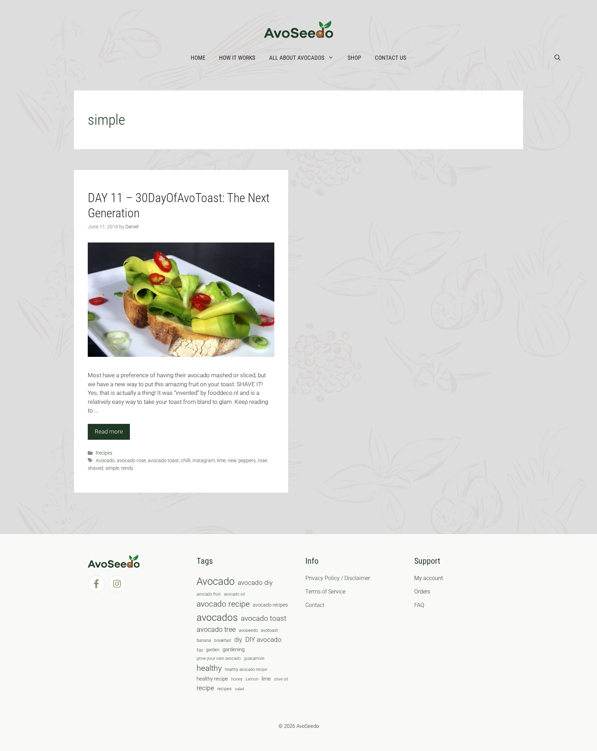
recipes (224, 688)
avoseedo (248, 630)
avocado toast (163, 461)
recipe (205, 688)
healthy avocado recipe (246, 669)
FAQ (419, 605)
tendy (127, 468)
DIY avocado (263, 640)
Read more (109, 431)
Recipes (104, 453)
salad (239, 689)
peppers (247, 461)
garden (212, 649)
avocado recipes (270, 605)
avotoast (269, 630)
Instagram (203, 461)
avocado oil (234, 594)
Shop (354, 57)
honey (237, 679)
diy (238, 639)
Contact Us (390, 57)
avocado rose (131, 461)
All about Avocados (296, 57)
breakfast (222, 640)
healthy (209, 668)
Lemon (252, 679)
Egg (200, 650)
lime (221, 461)
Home (198, 57)
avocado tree (216, 630)
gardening (233, 649)
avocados (217, 617)
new (232, 461)
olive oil (281, 679)
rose (262, 461)
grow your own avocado (219, 658)
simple (112, 468)
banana (204, 640)
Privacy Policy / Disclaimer (337, 578)
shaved (95, 468)
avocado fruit (209, 594)
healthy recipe (212, 679)
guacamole (254, 658)
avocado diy (255, 583)
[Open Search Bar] (557, 58)
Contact (314, 605)
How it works (237, 57)
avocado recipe (223, 604)
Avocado (105, 461)
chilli (185, 461)
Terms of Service (325, 591)
